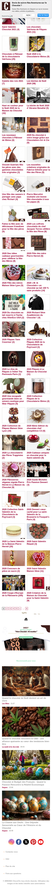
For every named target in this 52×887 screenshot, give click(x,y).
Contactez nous (11, 852)
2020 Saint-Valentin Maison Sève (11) (36, 569)
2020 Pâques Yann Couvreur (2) (11, 340)
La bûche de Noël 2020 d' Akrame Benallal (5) (38, 106)
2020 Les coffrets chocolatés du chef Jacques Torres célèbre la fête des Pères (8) (38, 228)
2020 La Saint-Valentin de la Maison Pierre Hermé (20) (13, 544)
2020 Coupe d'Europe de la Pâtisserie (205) (12, 594)
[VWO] (11, 16)
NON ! (28, 15)
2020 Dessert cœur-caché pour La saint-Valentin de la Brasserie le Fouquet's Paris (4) (38, 514)
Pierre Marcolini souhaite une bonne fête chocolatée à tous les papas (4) (38, 198)
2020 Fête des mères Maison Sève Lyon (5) (12, 284)
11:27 (12, 703)
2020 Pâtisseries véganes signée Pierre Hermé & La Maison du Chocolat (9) (13, 484)
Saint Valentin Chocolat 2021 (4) (10, 28)
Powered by (5, 16)
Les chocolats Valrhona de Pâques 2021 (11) (37, 29)
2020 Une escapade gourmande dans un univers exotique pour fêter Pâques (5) (13, 400)
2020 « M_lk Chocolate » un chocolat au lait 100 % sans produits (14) (38, 287)
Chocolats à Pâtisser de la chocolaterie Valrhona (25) (12, 56)
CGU (7, 859)
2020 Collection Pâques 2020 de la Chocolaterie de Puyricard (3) (36, 343)
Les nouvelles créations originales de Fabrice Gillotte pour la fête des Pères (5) (38, 169)
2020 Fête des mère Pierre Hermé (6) (36, 254)
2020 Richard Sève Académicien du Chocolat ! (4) (36, 315)
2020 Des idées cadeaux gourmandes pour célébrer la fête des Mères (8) (12, 257)
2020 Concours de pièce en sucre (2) (11, 569)
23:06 (10, 787)
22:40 (10, 831)
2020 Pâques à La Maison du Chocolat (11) (37, 371)
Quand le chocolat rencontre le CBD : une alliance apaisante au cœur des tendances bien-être (26, 741)
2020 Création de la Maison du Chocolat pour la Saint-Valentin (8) (37, 597)
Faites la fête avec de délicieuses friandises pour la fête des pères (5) (13, 228)
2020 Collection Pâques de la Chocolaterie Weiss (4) (38, 398)
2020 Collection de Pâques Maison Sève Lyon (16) (12, 428)
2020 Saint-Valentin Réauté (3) (36, 542)
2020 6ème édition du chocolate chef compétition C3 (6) (37, 428)
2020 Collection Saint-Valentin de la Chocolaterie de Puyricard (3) (13, 513)
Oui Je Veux (43, 15)
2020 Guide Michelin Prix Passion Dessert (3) (37, 482)
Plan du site (10, 866)
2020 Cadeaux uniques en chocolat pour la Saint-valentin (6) (38, 455)
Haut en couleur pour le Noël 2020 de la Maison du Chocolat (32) (12, 109)
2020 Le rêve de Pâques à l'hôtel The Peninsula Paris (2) (12, 371)
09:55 (21, 747)
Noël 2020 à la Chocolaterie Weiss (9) (38, 55)
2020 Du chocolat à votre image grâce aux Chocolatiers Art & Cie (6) (38, 139)
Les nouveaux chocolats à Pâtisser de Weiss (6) (12, 137)
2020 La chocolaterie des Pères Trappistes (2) (12, 455)
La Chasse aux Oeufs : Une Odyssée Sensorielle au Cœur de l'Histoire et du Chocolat (21, 825)
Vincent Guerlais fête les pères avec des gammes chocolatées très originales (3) (12, 169)
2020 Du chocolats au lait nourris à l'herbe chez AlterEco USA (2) (13, 315)
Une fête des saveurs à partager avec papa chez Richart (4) (13, 197)
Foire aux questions (13, 873)
